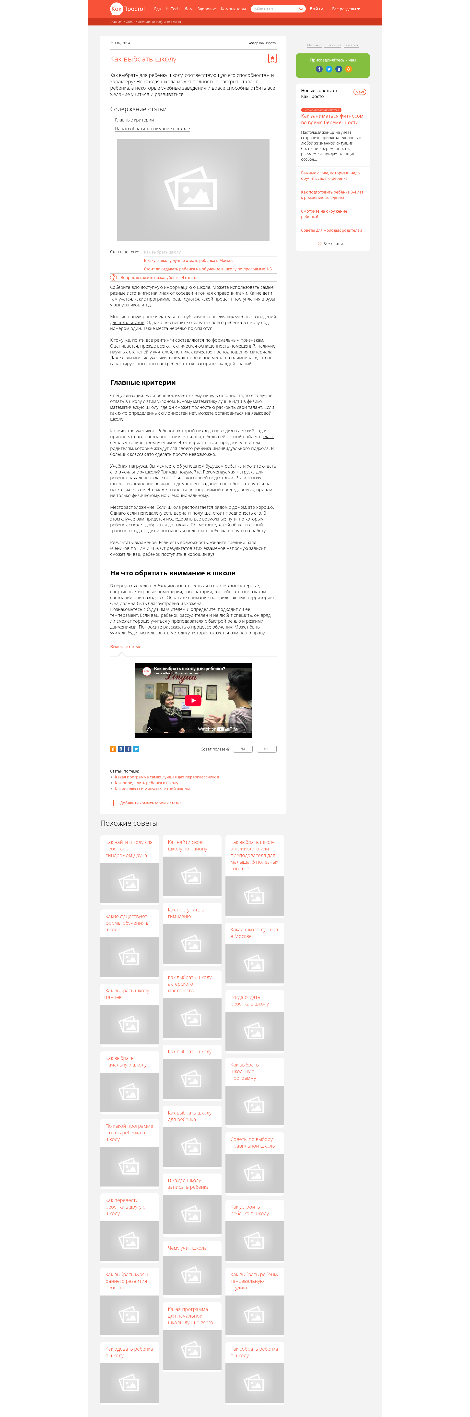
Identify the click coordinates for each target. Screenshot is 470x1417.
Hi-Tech (173, 9)
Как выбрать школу (190, 1051)
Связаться (351, 45)
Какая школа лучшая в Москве (254, 932)
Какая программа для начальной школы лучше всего (190, 1316)
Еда (157, 9)
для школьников (127, 322)
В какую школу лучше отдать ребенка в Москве (189, 260)
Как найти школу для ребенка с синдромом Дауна (129, 849)
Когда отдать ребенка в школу (250, 1000)
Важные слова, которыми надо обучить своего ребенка (330, 175)
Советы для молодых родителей (331, 230)
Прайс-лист (332, 45)
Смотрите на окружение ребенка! (324, 213)
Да (243, 748)
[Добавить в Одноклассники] (113, 749)
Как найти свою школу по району (187, 845)
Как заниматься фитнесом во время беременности (332, 119)
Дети (129, 22)
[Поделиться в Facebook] (128, 749)
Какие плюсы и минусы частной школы (152, 788)
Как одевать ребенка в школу (129, 1352)
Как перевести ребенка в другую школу (125, 1207)
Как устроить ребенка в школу (250, 1210)
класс (268, 436)
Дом (189, 9)
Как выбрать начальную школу (126, 1061)
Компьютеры (233, 9)
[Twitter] (329, 69)
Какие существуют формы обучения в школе (127, 923)
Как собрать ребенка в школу (254, 1352)
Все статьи (333, 243)
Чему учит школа (187, 1248)
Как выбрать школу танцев (127, 993)
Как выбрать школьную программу (245, 1071)
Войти (316, 9)
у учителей (161, 352)
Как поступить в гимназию (186, 913)
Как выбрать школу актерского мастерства (190, 984)
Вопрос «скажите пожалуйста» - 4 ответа (159, 277)
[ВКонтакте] (338, 69)
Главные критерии (134, 120)
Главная (115, 22)
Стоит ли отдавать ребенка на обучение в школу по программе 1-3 (208, 269)
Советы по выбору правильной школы (253, 1142)
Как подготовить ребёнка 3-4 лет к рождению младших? (332, 194)
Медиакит (314, 45)
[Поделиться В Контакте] (121, 749)
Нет (267, 748)
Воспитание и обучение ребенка (159, 22)
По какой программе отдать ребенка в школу (129, 1132)
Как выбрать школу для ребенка (190, 1116)
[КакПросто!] (127, 8)
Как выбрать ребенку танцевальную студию (254, 1281)
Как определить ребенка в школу (146, 783)
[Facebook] (319, 69)
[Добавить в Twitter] (136, 749)
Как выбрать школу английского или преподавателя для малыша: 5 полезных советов (254, 855)
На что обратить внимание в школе (152, 129)
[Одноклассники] (348, 69)
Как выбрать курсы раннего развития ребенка (127, 1281)
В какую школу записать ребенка (188, 1183)
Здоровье (207, 9)
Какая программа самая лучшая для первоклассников (167, 777)
